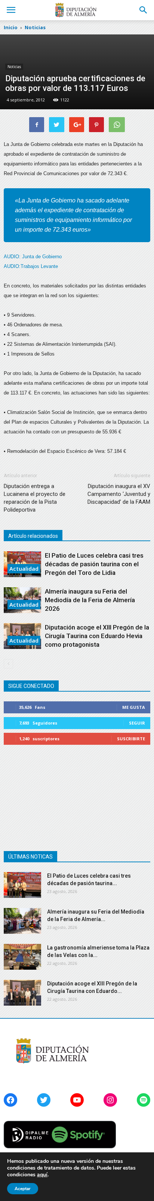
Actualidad (23, 568)
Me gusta (133, 707)
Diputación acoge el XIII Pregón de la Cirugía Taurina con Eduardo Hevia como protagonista (97, 636)
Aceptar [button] (23, 1189)
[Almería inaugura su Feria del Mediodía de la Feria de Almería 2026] (22, 921)
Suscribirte (131, 738)
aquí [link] (42, 1174)
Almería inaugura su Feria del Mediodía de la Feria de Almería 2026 (90, 600)
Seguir (137, 723)
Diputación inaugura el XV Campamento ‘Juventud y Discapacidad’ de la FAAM (118, 494)
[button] (143, 10)
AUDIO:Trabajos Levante (31, 266)
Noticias (14, 66)
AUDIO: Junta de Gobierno (33, 256)
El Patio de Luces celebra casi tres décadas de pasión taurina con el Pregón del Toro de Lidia (94, 564)
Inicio (11, 27)
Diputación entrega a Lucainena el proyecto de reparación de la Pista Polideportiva (34, 498)
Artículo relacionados (33, 536)
